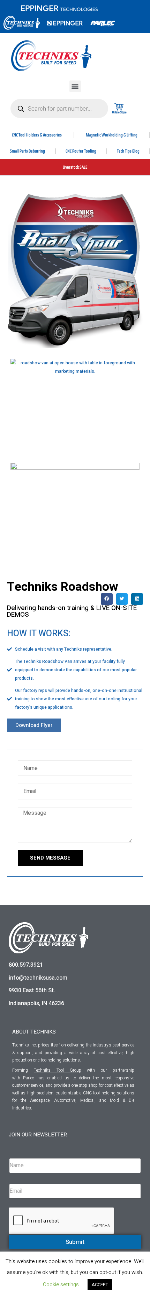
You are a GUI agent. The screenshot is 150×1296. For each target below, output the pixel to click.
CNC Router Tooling (81, 151)
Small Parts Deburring (27, 151)
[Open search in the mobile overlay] (59, 108)
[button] (75, 86)
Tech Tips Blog (128, 151)
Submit (75, 1242)
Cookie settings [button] (61, 1284)
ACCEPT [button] (100, 1284)
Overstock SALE (75, 167)
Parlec (28, 1078)
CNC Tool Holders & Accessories (37, 135)
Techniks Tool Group (57, 1070)
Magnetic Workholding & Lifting (111, 135)
